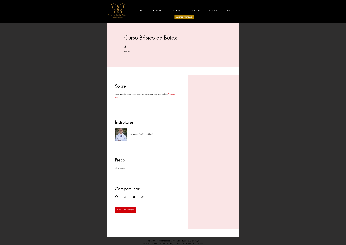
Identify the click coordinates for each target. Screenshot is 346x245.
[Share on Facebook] (116, 196)
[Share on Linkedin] (133, 196)
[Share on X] (125, 196)
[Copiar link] (142, 196)
